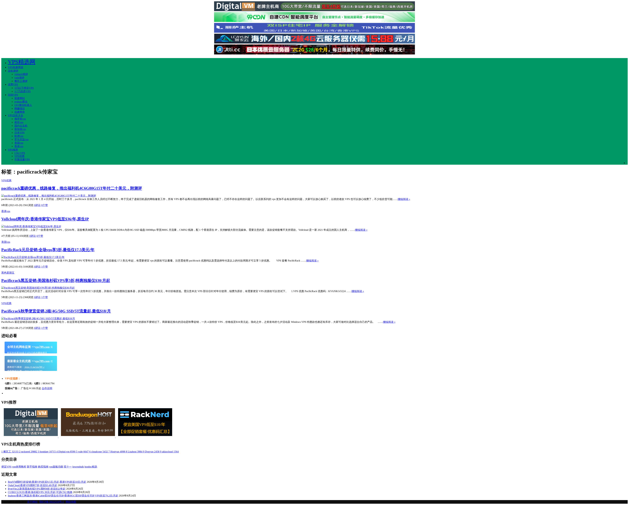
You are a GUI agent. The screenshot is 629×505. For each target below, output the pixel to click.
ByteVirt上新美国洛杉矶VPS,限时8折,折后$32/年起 (37, 488)
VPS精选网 (21, 62)
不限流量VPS (22, 159)
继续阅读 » (404, 199)
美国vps (18, 142)
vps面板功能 (56, 466)
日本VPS (19, 132)
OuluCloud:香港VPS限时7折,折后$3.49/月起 (32, 485)
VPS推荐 (13, 149)
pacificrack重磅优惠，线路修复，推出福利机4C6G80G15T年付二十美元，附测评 (71, 188)
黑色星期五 (7, 272)
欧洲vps (18, 136)
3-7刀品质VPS (22, 91)
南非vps (18, 122)
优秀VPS (13, 84)
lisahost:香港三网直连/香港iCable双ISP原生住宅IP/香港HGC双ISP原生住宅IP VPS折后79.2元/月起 (63, 495)
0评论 (37, 205)
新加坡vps (20, 129)
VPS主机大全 (15, 115)
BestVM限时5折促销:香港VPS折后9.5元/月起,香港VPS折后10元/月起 (47, 481)
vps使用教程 (19, 466)
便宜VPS (6, 466)
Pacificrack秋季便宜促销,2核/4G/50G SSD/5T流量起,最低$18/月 (56, 311)
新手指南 (32, 466)
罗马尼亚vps (21, 139)
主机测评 (13, 70)
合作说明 (47, 388)
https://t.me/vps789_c (34, 367)
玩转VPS (13, 94)
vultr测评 (19, 77)
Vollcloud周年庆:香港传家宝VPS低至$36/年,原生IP (45, 219)
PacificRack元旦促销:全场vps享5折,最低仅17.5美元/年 (48, 250)
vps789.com (42, 346)
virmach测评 (21, 74)
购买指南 (43, 466)
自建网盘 (19, 112)
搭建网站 (19, 98)
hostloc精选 (91, 466)
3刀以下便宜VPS (24, 88)
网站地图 (71, 501)
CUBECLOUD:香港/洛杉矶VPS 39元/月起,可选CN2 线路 (40, 492)
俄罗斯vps (20, 118)
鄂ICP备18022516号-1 (51, 501)
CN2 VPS (19, 153)
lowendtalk (78, 466)
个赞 (44, 205)
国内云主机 (21, 125)
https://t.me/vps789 (33, 371)
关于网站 (32, 501)
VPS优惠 (19, 156)
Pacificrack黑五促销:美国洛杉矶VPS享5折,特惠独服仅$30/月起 (55, 280)
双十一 (68, 466)
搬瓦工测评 (21, 81)
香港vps (18, 146)
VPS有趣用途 (15, 67)
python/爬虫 (21, 101)
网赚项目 (19, 108)
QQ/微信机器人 (23, 105)
